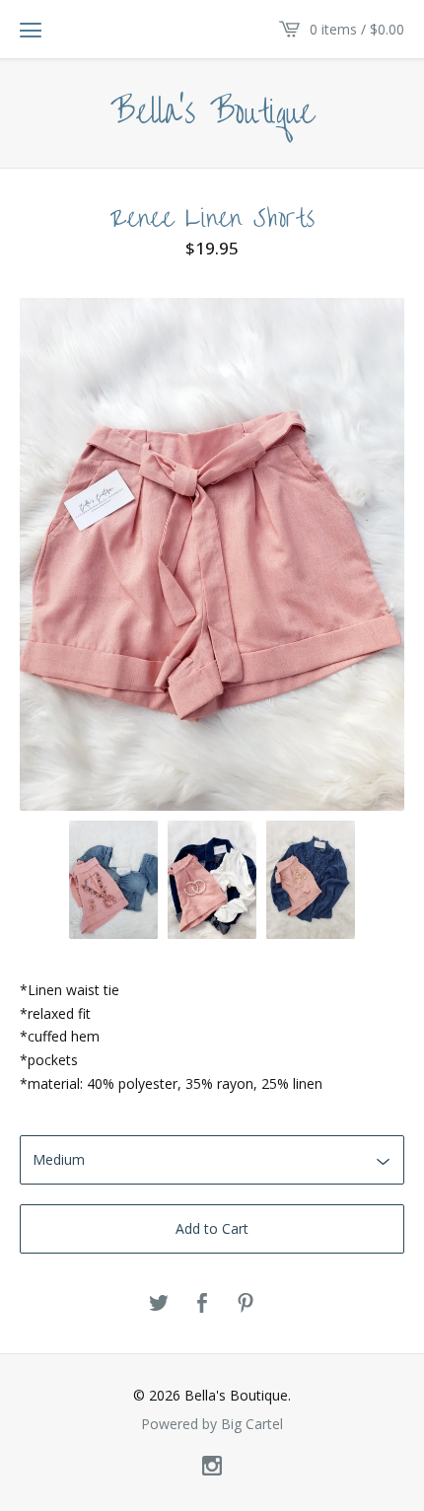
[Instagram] (212, 1466)
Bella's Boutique (212, 113)
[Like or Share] (202, 1304)
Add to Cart (212, 1228)
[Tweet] (159, 1304)
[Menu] (30, 29)
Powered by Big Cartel (212, 1424)
